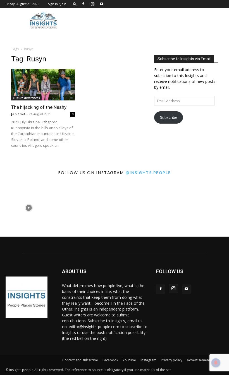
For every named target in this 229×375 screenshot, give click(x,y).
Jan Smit (18, 114)
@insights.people (148, 172)
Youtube (129, 360)
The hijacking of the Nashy (38, 107)
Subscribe (168, 117)
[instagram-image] (28, 208)
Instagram (148, 360)
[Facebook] (83, 4)
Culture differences (26, 98)
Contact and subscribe (80, 360)
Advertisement (198, 360)
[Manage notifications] (215, 362)
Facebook (110, 360)
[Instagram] (92, 4)
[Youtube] (101, 4)
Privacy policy (171, 360)
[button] (75, 4)
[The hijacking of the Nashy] (43, 84)
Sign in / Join (57, 4)
